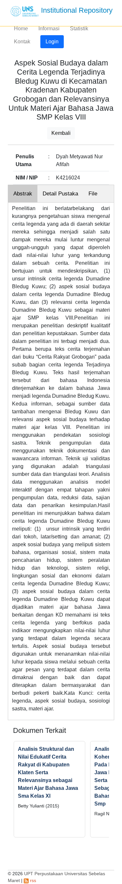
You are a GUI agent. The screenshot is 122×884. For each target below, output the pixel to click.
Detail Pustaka (60, 194)
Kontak (22, 41)
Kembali (61, 133)
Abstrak (22, 194)
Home (21, 28)
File (92, 194)
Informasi (49, 28)
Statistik (79, 28)
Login (52, 41)
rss (32, 880)
